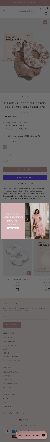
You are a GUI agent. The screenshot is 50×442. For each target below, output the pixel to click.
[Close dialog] (47, 205)
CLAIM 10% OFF (13, 228)
